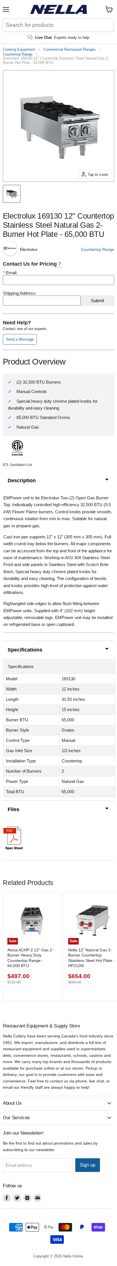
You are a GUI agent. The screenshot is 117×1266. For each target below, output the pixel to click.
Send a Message (20, 339)
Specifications (25, 650)
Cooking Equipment (19, 50)
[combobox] (58, 25)
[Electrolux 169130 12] (11, 193)
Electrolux (28, 249)
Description (22, 480)
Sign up (87, 1165)
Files (13, 809)
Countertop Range (17, 54)
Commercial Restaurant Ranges (69, 50)
